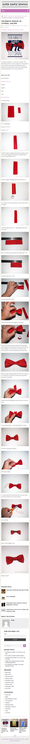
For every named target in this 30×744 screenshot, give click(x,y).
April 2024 (8, 674)
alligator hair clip (5, 81)
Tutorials (25, 25)
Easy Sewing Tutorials (18, 25)
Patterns (7, 702)
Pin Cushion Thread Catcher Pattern (14, 655)
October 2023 (8, 684)
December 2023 (9, 680)
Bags (6, 696)
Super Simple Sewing (7, 739)
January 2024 (8, 678)
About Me (7, 694)
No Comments (6, 27)
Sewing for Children (10, 706)
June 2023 (8, 688)
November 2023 (9, 682)
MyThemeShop (16, 741)
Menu (3, 10)
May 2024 (7, 672)
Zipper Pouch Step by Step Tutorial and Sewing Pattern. (14, 661)
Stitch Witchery (5, 97)
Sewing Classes (9, 704)
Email (5, 633)
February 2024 (9, 676)
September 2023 (9, 686)
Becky (3, 25)
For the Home (8, 700)
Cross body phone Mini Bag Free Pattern (17, 590)
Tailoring (7, 708)
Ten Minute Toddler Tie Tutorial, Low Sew (12, 30)
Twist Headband (10, 596)
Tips (6, 710)
